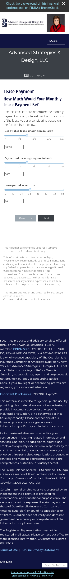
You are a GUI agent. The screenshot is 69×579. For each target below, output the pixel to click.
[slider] (34, 135)
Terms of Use (9, 550)
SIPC (26, 349)
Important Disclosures (16, 394)
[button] (56, 41)
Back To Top (53, 565)
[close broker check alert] (63, 3)
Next (46, 218)
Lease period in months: (19, 185)
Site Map (6, 562)
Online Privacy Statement (40, 550)
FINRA (17, 349)
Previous (25, 218)
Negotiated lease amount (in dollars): (28, 131)
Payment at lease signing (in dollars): (28, 158)
